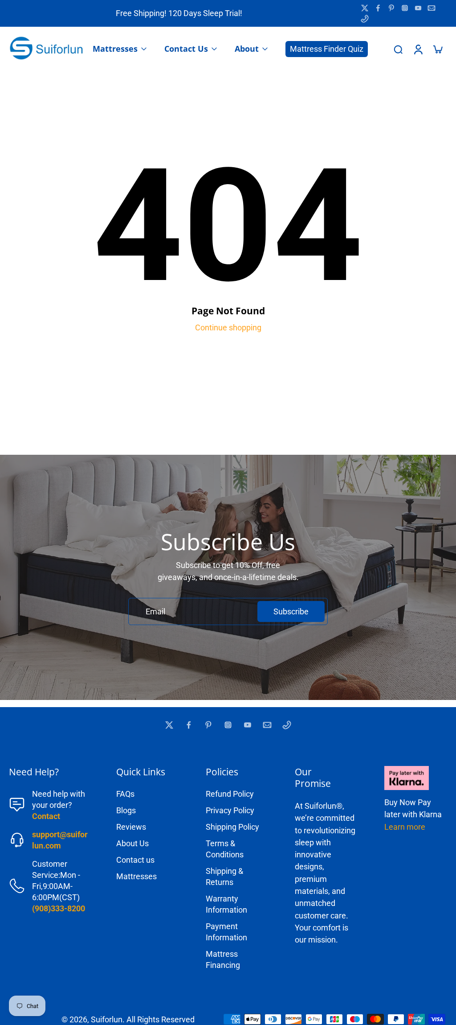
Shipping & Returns (224, 876)
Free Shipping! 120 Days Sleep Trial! (179, 13)
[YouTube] (418, 8)
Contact (46, 816)
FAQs (125, 794)
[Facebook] (378, 8)
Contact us (135, 859)
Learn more (404, 827)
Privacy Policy (230, 810)
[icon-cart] (437, 49)
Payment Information (226, 932)
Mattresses (136, 876)
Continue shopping (228, 327)
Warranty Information (226, 904)
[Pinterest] (391, 8)
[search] (398, 49)
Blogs (126, 810)
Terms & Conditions (225, 849)
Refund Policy (230, 794)
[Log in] (418, 49)
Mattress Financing (223, 959)
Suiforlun (106, 1019)
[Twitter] (364, 8)
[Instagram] (404, 8)
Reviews (131, 827)
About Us (132, 843)
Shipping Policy (232, 827)
